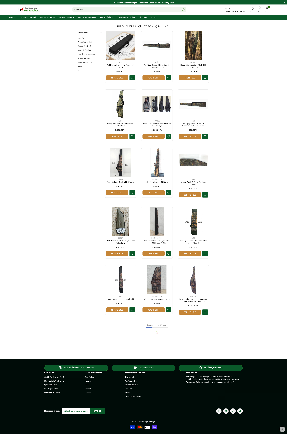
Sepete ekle (117, 78)
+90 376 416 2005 (235, 11)
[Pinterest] (233, 411)
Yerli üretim (156, 179)
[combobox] (126, 9)
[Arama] (129, 9)
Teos (120, 179)
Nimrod (193, 296)
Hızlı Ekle (190, 78)
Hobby (193, 62)
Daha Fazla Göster (157, 332)
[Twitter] (240, 411)
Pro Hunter (157, 238)
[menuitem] (89, 38)
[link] (143, 368)
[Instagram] (226, 411)
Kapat (284, 3)
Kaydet (97, 411)
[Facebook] (219, 411)
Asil (120, 62)
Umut (120, 238)
